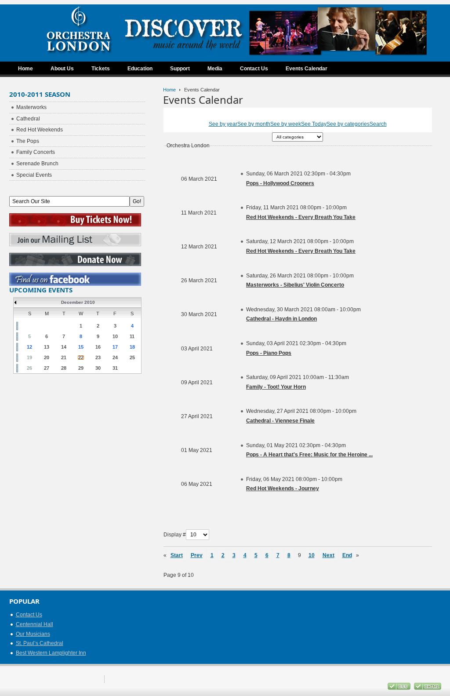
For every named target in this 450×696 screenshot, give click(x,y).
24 (115, 357)
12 (29, 347)
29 (80, 368)
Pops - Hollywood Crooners (280, 183)
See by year (223, 124)
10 (311, 555)
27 (46, 368)
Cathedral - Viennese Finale (280, 421)
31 (115, 368)
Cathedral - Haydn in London (281, 319)
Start (177, 555)
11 (132, 336)
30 (98, 368)
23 (98, 357)
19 (29, 357)
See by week (285, 124)
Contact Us (29, 615)
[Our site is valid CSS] (400, 688)
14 (63, 347)
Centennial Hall (34, 624)
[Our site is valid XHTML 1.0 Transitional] (427, 688)
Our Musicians (33, 634)
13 (46, 347)
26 (29, 368)
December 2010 (78, 302)
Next (328, 555)
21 (63, 357)
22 (80, 357)
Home (169, 89)
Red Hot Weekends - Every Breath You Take (301, 217)
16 (98, 347)
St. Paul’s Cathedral (39, 643)
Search (378, 124)
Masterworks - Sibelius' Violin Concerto (295, 285)
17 (115, 347)
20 (46, 357)
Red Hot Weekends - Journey (282, 488)
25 (132, 357)
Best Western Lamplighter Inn (51, 653)
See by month (253, 124)
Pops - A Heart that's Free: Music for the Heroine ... (309, 455)
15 (80, 347)
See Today (314, 124)
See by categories (348, 124)
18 (132, 347)
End (347, 555)
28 (63, 368)
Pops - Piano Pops (268, 353)
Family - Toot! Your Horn (276, 387)
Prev (197, 555)
